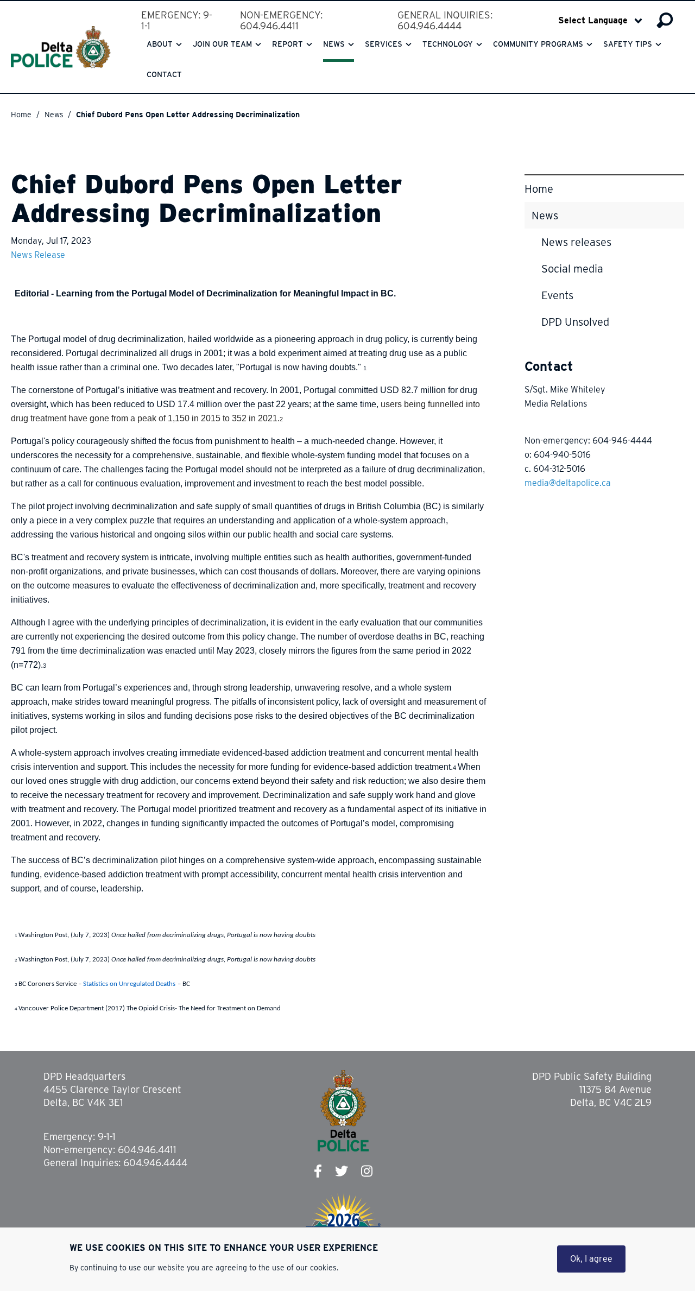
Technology (447, 44)
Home (21, 114)
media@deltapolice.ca (568, 483)
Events (557, 295)
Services (383, 44)
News (334, 44)
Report (287, 44)
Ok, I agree (591, 1259)
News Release (38, 255)
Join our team (222, 44)
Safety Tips (627, 44)
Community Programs (538, 44)
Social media (572, 268)
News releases (576, 242)
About (160, 44)
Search (665, 20)
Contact (164, 74)
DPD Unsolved (575, 321)
